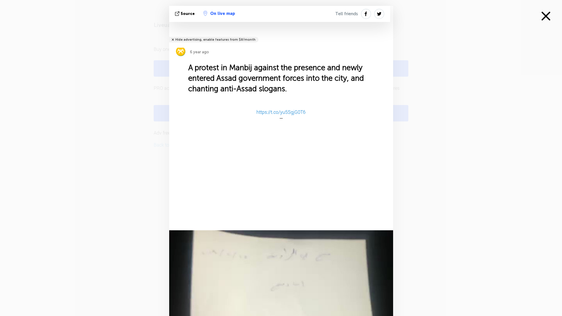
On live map (222, 13)
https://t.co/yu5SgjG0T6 (281, 112)
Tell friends (346, 13)
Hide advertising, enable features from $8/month (215, 40)
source (188, 13)
